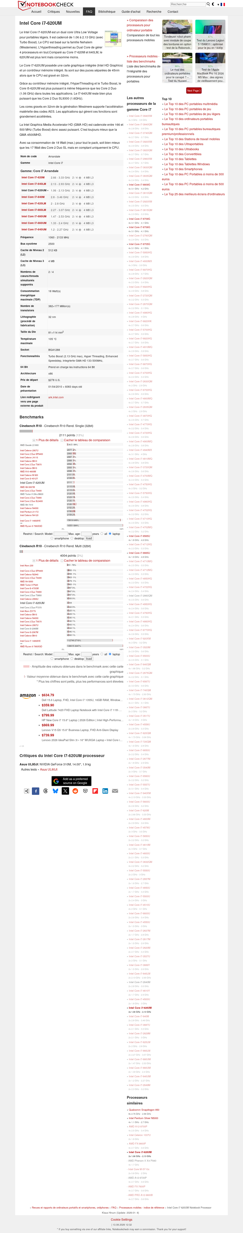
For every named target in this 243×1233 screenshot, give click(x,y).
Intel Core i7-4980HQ (140, 312)
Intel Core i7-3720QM (140, 467)
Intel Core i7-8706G (139, 227)
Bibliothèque (106, 11)
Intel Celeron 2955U (29, 598)
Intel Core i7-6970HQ (140, 269)
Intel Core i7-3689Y (139, 965)
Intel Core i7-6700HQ (140, 390)
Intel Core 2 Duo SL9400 (31, 501)
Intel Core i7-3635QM (140, 176)
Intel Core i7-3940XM (140, 116)
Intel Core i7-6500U (139, 656)
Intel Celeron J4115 (29, 457)
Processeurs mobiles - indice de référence (141, 1207)
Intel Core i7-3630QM (140, 167)
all (105, 534)
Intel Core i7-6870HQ (140, 364)
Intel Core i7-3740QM (140, 133)
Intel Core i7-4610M (139, 845)
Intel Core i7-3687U (139, 1025)
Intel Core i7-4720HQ (140, 433)
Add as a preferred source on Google (75, 781)
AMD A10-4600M (28, 471)
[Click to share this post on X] (65, 790)
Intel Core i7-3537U (139, 956)
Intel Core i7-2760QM (140, 235)
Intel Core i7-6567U (139, 681)
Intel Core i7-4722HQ (140, 587)
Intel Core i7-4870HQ (140, 415)
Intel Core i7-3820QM (140, 150)
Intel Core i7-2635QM (140, 407)
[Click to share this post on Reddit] (75, 790)
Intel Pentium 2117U (29, 511)
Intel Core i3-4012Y (29, 478)
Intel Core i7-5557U (139, 784)
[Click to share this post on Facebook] (35, 791)
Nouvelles (73, 11)
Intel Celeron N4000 (29, 508)
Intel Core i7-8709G (139, 219)
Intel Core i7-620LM (34, 203)
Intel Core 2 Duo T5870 (31, 464)
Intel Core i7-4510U (139, 905)
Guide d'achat (131, 11)
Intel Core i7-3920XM (140, 141)
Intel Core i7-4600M (139, 819)
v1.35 (22, 746)
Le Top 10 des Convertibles (182, 154)
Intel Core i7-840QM (140, 664)
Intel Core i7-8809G (139, 184)
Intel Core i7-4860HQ (140, 621)
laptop (116, 534)
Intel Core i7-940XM (140, 793)
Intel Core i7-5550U (139, 870)
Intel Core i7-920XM (140, 638)
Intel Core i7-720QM (140, 741)
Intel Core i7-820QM (140, 733)
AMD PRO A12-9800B (140, 1195)
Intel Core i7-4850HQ (140, 578)
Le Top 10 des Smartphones (183, 169)
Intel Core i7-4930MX (140, 261)
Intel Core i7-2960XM (140, 158)
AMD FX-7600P (136, 1186)
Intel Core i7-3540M (139, 767)
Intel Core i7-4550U (139, 922)
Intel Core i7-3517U (139, 716)
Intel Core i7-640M (33, 197)
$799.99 (48, 715)
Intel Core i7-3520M (139, 647)
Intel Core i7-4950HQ (140, 604)
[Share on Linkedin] (105, 790)
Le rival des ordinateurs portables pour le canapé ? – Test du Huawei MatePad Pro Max (177, 75)
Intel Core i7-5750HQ (140, 493)
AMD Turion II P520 (29, 584)
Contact (173, 11)
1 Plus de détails (45, 440)
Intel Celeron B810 (28, 460)
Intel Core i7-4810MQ (140, 458)
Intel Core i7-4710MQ (140, 561)
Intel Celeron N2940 (29, 574)
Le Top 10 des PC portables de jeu (187, 109)
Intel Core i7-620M (33, 177)
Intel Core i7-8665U (139, 553)
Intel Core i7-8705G (139, 244)
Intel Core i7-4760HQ (140, 613)
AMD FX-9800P (137, 1143)
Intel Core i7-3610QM (140, 193)
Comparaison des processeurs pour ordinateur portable (140, 25)
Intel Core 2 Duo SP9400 (31, 453)
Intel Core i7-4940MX (140, 450)
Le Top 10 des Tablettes (180, 159)
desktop (79, 538)
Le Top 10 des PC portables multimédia (191, 104)
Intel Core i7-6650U (139, 750)
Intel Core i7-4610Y (139, 990)
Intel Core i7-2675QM (140, 673)
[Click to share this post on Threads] (45, 791)
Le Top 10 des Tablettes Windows (187, 164)
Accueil (36, 11)
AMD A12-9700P (138, 1126)
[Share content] (26, 791)
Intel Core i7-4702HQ (140, 510)
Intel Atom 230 (26, 565)
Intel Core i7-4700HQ (140, 373)
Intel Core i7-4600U (139, 853)
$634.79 (48, 694)
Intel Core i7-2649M (139, 1085)
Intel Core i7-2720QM (140, 295)
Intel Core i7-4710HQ (140, 518)
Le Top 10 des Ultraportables (183, 144)
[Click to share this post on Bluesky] (55, 791)
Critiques (54, 11)
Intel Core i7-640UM (34, 229)
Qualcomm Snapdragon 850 (144, 1109)
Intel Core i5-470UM (29, 588)
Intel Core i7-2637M (139, 930)
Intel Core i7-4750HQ (140, 484)
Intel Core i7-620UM (140, 1007)
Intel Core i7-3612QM (140, 698)
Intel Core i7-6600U (139, 913)
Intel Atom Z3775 (28, 611)
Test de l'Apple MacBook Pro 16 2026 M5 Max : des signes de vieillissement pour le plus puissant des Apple (210, 75)
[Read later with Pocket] (85, 790)
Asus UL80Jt (48, 769)
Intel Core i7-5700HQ (140, 329)
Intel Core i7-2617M (139, 939)
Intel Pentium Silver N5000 (143, 1118)
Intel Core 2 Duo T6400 (31, 490)
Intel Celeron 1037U (140, 1135)
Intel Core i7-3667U (139, 707)
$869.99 (48, 724)
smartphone (61, 538)
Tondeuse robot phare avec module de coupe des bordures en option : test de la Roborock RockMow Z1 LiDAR (177, 42)
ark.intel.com (56, 397)
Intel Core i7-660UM (34, 223)
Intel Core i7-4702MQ (140, 527)
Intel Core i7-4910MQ (140, 347)
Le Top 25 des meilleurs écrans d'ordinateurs (194, 194)
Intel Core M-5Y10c (138, 1169)
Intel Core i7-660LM (34, 210)
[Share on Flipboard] (95, 790)
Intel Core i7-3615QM (140, 210)
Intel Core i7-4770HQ (140, 424)
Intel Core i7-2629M (139, 1033)
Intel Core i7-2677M (139, 758)
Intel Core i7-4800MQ (140, 398)
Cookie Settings (121, 1219)
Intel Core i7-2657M (139, 879)
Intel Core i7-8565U (139, 536)
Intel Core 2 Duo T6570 (31, 621)
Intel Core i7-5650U (139, 836)
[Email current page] (115, 791)
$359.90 (48, 705)
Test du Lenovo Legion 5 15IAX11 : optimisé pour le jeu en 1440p (210, 44)
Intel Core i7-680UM (34, 216)
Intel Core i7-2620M (139, 947)
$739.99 (48, 735)
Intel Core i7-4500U (139, 999)
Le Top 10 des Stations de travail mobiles (192, 139)
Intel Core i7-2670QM (140, 304)
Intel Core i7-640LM (34, 184)
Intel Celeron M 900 (29, 475)
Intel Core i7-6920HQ (140, 286)
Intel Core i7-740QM (140, 690)
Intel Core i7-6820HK (140, 321)
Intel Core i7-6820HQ (140, 338)
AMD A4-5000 (26, 581)
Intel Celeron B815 (28, 467)
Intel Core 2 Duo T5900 (31, 497)
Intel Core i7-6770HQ (140, 630)
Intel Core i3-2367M (29, 632)
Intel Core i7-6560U (139, 776)
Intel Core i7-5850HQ (140, 355)
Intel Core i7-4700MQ (140, 475)
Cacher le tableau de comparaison (85, 440)
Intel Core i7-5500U (139, 896)
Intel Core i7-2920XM (140, 201)
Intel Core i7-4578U (139, 827)
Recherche (154, 11)
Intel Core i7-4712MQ (140, 570)
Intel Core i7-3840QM (140, 124)
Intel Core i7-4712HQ (140, 544)
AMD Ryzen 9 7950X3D (31, 525)
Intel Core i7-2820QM (140, 278)
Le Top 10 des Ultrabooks (181, 149)
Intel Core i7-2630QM (140, 381)
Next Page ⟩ (193, 90)
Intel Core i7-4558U (139, 724)
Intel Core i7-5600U (139, 801)
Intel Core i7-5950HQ (140, 252)
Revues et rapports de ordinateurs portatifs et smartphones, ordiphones (70, 1207)
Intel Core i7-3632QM (140, 862)
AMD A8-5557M (27, 486)
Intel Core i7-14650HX (30, 520)
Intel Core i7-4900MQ (140, 441)
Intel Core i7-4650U (139, 887)
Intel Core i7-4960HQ (140, 501)
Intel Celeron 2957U (29, 450)
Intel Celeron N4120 (29, 515)
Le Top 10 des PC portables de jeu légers (192, 114)
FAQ (89, 11)
